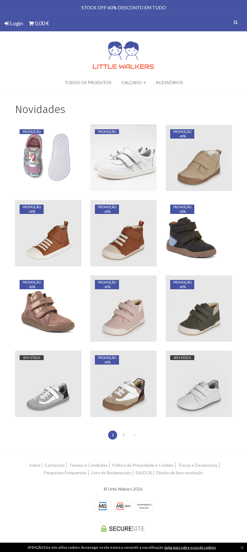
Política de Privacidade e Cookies (143, 465)
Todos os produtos (87, 82)
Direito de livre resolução (179, 472)
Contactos (55, 465)
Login (16, 23)
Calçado (132, 82)
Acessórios (169, 82)
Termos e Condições (88, 465)
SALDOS (144, 472)
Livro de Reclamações (111, 472)
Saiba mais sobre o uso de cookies (190, 547)
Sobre (34, 465)
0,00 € (41, 23)
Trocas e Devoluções (197, 465)
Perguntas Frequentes (65, 472)
